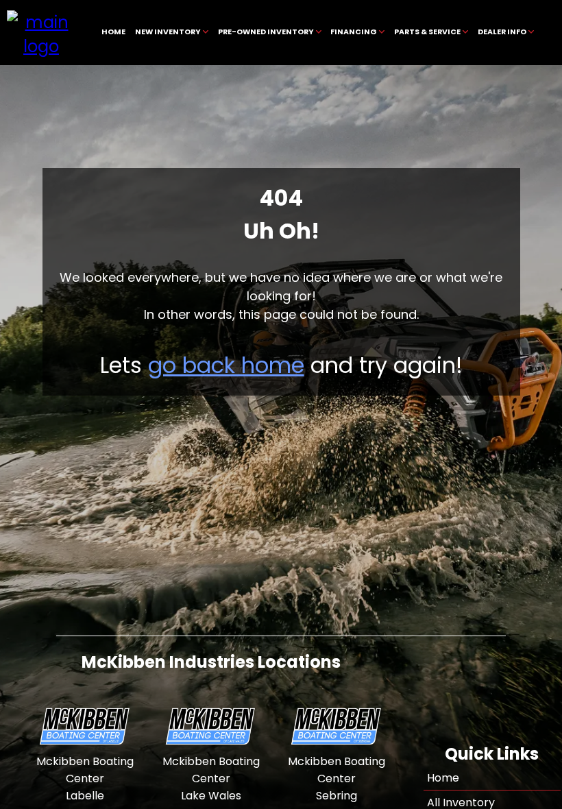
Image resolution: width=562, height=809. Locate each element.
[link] (113, 32)
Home (443, 778)
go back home (226, 365)
